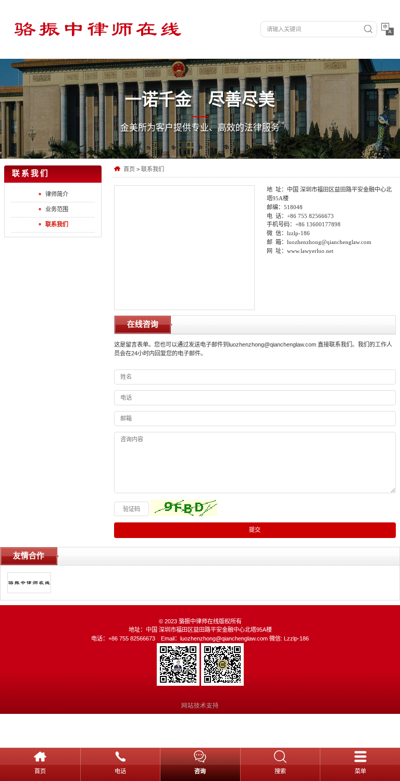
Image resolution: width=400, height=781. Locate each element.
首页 (129, 169)
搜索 (280, 771)
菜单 (360, 771)
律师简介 (56, 194)
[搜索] (368, 29)
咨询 (200, 771)
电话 (120, 771)
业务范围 (56, 209)
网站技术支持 (200, 705)
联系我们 (152, 169)
